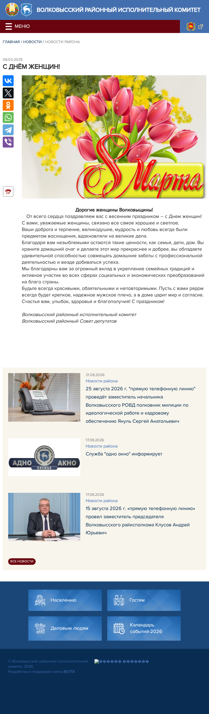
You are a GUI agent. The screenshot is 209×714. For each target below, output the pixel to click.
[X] (8, 93)
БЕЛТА (69, 671)
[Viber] (8, 142)
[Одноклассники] (8, 105)
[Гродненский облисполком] (194, 26)
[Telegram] (8, 129)
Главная (11, 42)
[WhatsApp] (8, 117)
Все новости (21, 561)
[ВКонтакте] (8, 80)
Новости (32, 42)
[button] (9, 26)
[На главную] (12, 9)
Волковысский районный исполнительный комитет (119, 10)
